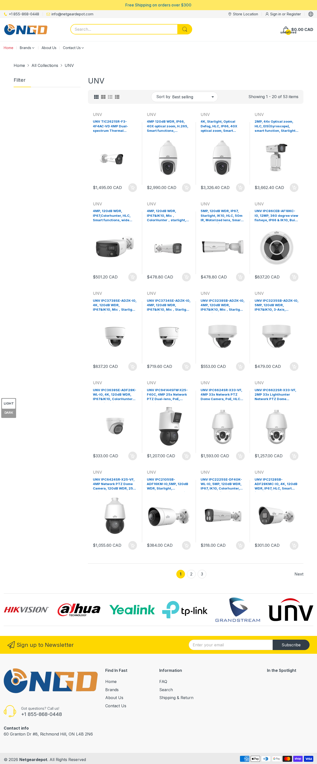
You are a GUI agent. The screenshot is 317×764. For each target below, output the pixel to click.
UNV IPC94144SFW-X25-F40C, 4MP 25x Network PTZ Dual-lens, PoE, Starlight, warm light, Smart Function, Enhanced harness (167, 395)
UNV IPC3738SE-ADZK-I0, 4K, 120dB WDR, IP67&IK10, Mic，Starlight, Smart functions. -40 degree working (115, 306)
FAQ (163, 681)
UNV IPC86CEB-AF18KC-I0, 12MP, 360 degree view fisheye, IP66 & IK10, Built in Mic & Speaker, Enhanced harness (276, 216)
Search (166, 689)
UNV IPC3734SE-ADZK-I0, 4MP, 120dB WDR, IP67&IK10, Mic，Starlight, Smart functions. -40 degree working (169, 306)
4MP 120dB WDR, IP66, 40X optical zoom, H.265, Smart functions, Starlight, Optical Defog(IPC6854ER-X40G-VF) (168, 126)
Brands (112, 689)
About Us (114, 697)
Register (294, 14)
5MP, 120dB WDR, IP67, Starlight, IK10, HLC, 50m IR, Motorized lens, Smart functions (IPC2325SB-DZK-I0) (221, 216)
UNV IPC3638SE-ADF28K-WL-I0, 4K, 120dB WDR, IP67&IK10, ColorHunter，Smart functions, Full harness (114, 395)
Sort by (163, 96)
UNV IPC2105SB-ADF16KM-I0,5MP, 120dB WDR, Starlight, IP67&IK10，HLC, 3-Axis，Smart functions (168, 484)
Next (298, 574)
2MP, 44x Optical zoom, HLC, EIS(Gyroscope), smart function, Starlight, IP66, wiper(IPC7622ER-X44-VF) (275, 126)
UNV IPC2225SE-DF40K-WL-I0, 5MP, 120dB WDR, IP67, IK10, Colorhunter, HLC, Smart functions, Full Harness (222, 484)
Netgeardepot (33, 759)
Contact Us (115, 705)
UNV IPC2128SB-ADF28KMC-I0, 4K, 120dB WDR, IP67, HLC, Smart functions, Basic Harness (276, 484)
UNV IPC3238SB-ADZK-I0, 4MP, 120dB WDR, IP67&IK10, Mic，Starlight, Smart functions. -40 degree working (222, 306)
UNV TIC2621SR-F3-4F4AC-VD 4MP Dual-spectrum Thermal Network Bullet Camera (112, 126)
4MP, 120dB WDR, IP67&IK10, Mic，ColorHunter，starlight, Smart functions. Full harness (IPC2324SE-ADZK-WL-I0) (166, 216)
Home (111, 681)
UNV (97, 114)
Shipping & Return (176, 697)
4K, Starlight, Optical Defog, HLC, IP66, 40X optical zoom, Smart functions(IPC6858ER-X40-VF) (219, 126)
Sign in (276, 14)
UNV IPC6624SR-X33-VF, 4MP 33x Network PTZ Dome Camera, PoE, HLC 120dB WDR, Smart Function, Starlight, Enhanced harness (221, 395)
